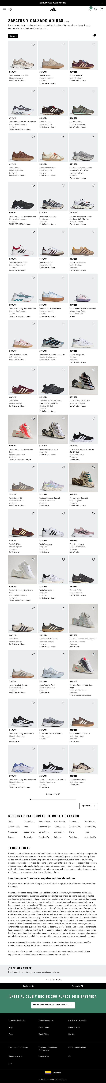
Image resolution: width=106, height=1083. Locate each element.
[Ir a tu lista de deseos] (10, 9)
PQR (10, 1063)
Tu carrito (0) (77, 986)
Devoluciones (44, 1027)
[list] (48, 36)
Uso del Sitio (44, 1057)
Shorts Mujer (45, 827)
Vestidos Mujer (73, 837)
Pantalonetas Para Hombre (60, 822)
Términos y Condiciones (18, 1047)
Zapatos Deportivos (74, 822)
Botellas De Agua (59, 827)
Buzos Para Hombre (29, 832)
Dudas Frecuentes (46, 1021)
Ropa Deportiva (28, 827)
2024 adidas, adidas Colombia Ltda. (53, 1080)
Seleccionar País (15, 1057)
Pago (11, 1027)
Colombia (57, 1073)
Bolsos (11, 837)
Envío (11, 1034)
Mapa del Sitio (74, 1027)
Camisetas (28, 837)
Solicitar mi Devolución (77, 1021)
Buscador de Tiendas (17, 1021)
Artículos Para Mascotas (14, 827)
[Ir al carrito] (102, 9)
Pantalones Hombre (90, 822)
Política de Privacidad (77, 1047)
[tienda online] (53, 10)
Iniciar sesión (28, 986)
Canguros (12, 832)
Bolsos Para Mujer (44, 822)
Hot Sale (71, 1034)
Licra (71, 832)
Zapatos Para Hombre (45, 837)
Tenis (10, 822)
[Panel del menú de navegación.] (4, 9)
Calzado (57, 837)
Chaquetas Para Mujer (29, 822)
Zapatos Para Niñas (75, 827)
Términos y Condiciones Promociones (48, 1049)
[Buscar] (96, 9)
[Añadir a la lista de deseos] (33, 45)
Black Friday (90, 827)
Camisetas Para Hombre (60, 832)
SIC (69, 1057)
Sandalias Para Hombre (45, 832)
